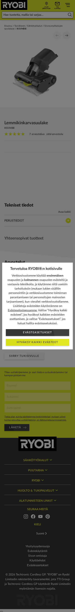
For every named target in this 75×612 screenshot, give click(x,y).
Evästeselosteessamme (22, 310)
